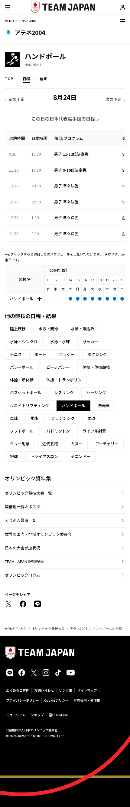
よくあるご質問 (17, 690)
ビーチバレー (58, 367)
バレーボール (22, 367)
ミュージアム (16, 714)
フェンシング (63, 418)
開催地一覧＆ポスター (24, 506)
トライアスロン (44, 456)
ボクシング (97, 354)
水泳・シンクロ (23, 341)
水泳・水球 (60, 341)
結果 (43, 78)
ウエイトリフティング (29, 405)
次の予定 (113, 99)
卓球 (14, 418)
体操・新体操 (22, 380)
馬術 (34, 418)
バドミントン (58, 431)
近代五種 (50, 443)
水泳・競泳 (48, 328)
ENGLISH (61, 714)
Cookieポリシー (56, 700)
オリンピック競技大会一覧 (28, 493)
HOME (10, 628)
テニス (16, 354)
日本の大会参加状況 (22, 548)
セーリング (96, 392)
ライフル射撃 (94, 431)
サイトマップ (87, 690)
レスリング (64, 392)
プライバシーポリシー (22, 700)
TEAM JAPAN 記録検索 (24, 561)
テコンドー (80, 456)
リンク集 (65, 690)
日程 (26, 78)
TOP (9, 78)
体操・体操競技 (96, 367)
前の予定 (16, 99)
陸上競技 (18, 328)
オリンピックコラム (22, 575)
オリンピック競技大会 (48, 628)
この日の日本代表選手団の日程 (63, 118)
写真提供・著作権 (86, 700)
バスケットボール (25, 392)
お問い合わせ (44, 690)
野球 (14, 456)
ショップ (37, 714)
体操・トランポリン (64, 380)
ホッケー (67, 354)
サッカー (90, 341)
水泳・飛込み (82, 328)
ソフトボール (22, 431)
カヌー (77, 443)
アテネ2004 (78, 628)
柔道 (91, 418)
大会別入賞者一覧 (20, 520)
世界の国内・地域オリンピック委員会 (38, 534)
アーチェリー (107, 443)
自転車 (104, 405)
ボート (40, 354)
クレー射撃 (20, 443)
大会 (23, 628)
